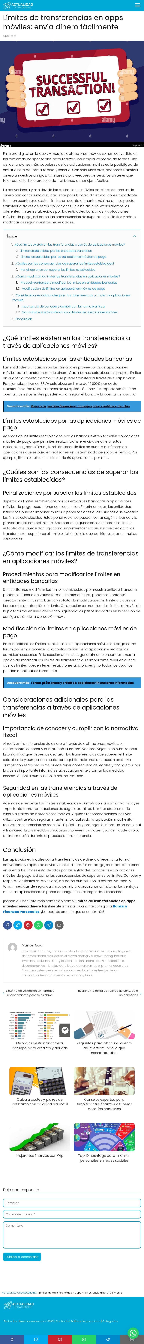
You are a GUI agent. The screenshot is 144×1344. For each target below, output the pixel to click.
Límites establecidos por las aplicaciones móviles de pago (63, 257)
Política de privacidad (85, 1321)
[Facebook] (7, 925)
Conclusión (24, 319)
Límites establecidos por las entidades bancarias (56, 251)
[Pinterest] (28, 925)
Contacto (62, 1321)
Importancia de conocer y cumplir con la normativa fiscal (63, 306)
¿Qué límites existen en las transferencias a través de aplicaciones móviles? (69, 244)
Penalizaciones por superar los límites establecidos (58, 270)
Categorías (110, 1321)
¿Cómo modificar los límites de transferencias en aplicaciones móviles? (67, 276)
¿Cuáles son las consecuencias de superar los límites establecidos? (65, 263)
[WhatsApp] (38, 925)
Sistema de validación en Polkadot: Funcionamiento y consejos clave (30, 993)
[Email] (59, 925)
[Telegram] (48, 925)
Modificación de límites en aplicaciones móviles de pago (63, 288)
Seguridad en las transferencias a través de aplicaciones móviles (69, 312)
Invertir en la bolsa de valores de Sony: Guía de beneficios (108, 993)
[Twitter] (17, 925)
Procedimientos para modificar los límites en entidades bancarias (69, 282)
